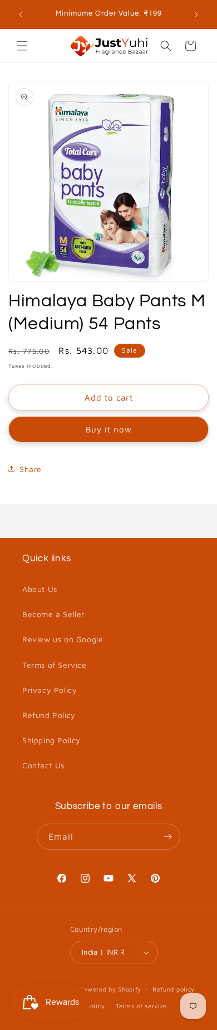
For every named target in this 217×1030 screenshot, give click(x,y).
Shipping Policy (51, 740)
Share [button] (30, 469)
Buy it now (109, 429)
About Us (39, 589)
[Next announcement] (196, 14)
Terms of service (141, 1005)
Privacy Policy (49, 690)
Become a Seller (53, 614)
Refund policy (173, 989)
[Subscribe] (167, 837)
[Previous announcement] (20, 14)
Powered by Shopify (111, 988)
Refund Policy (49, 715)
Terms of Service (54, 665)
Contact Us (43, 765)
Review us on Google (62, 639)
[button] (22, 45)
